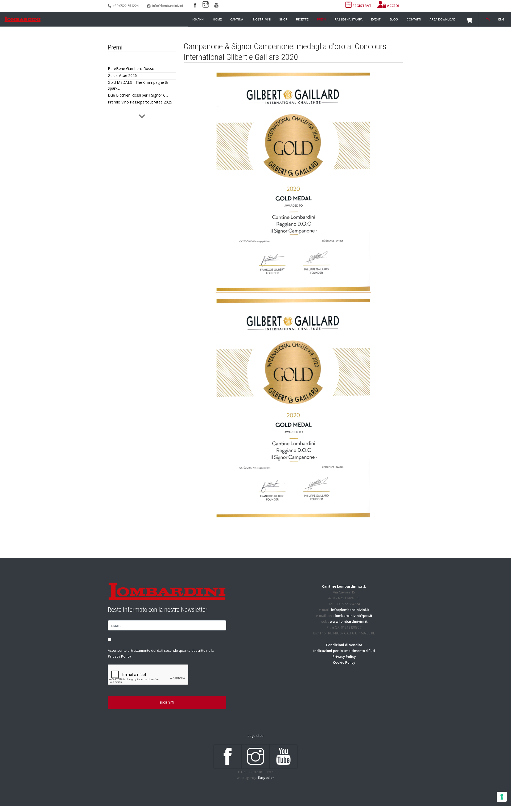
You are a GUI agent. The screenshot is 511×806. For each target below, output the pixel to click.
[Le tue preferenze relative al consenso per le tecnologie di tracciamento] (502, 797)
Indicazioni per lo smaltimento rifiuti (344, 650)
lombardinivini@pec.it (353, 615)
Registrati (362, 5)
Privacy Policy (119, 656)
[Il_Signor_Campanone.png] (293, 408)
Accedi (392, 5)
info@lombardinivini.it (169, 5)
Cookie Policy (344, 662)
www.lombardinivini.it (349, 621)
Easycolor (266, 777)
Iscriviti (167, 702)
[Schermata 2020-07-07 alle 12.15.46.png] (293, 182)
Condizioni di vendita (344, 644)
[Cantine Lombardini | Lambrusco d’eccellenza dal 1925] (22, 19)
